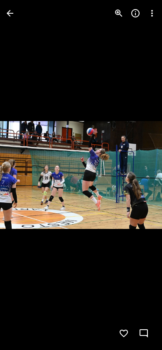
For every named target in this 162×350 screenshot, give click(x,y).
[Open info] (135, 13)
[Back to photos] (10, 13)
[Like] (124, 333)
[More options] (152, 13)
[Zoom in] (118, 13)
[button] (23, 175)
